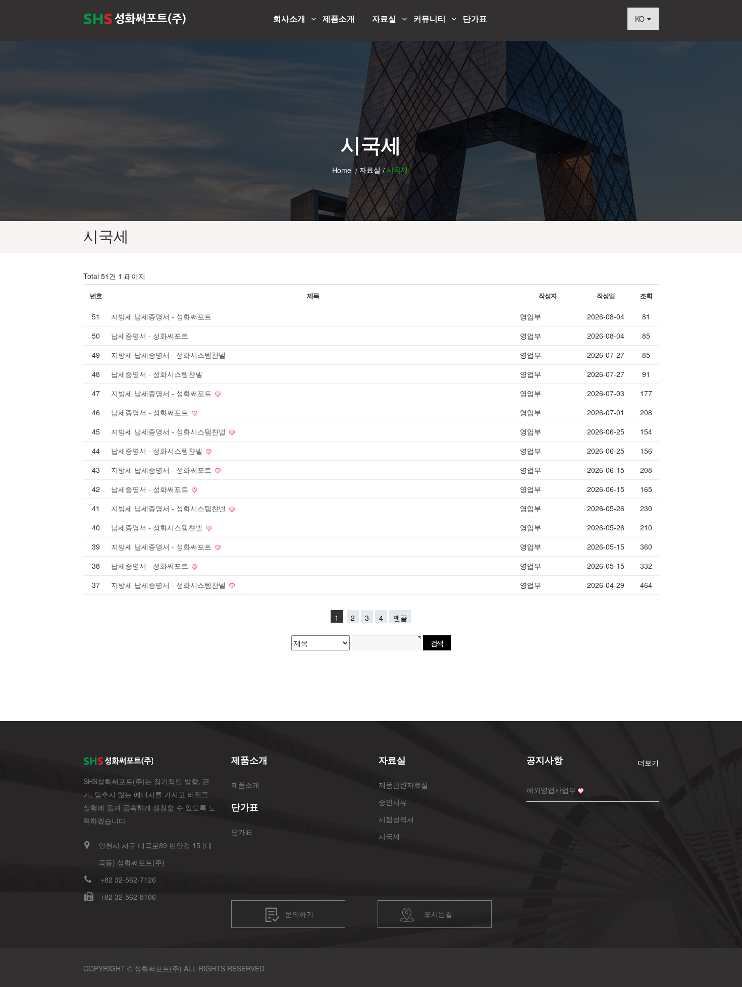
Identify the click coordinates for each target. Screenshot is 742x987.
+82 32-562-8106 (128, 897)
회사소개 (289, 18)
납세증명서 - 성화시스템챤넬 (156, 374)
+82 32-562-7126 (128, 879)
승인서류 (393, 802)
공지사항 (544, 759)
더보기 (648, 762)
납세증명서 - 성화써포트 (149, 336)
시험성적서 (396, 819)
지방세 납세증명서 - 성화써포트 (161, 316)
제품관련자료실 (403, 785)
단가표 (475, 18)
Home (341, 170)
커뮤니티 (429, 18)
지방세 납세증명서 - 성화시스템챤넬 (168, 355)
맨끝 (400, 618)
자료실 (384, 18)
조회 (646, 295)
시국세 (389, 836)
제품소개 (339, 18)
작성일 (605, 295)
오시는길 (438, 913)
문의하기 (299, 913)
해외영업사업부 (551, 790)
